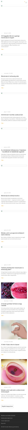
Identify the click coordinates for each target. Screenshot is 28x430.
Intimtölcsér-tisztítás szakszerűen (12, 115)
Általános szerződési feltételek (8, 415)
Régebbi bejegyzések (7, 406)
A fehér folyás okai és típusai (10, 344)
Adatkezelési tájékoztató (6, 418)
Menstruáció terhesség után (10, 76)
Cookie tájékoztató (5, 420)
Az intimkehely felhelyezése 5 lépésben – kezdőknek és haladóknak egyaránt (13, 151)
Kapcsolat (3, 423)
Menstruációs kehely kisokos (10, 196)
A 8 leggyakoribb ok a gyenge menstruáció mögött (10, 37)
